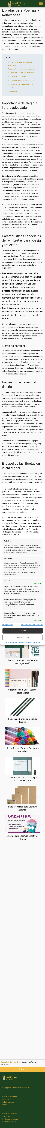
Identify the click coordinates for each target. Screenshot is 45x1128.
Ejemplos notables (18, 76)
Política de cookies (11, 642)
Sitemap (5, 1105)
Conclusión (12, 91)
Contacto (5, 1099)
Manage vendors (7, 625)
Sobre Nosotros (8, 1102)
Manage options (22, 637)
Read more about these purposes (32, 625)
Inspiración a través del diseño (21, 81)
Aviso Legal (37, 642)
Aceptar (22, 631)
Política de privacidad (25, 642)
